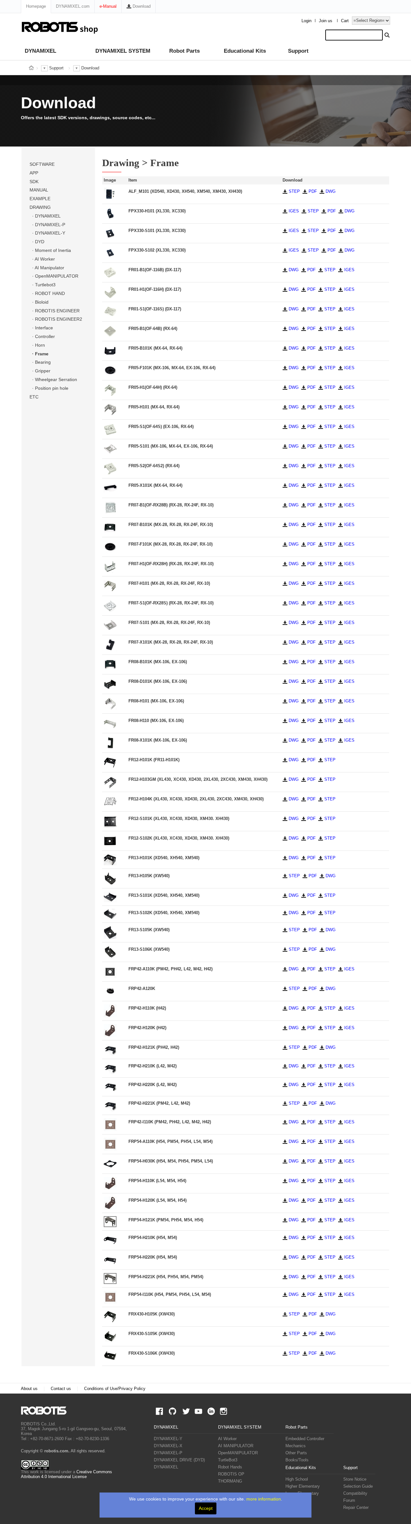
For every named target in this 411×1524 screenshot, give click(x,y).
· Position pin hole (49, 388)
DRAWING (40, 207)
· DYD (37, 241)
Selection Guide (358, 1486)
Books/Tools (297, 1460)
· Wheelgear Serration (53, 379)
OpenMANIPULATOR (238, 1453)
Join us (325, 21)
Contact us (61, 1388)
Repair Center (356, 1507)
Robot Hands (230, 1467)
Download (141, 6)
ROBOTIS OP (231, 1474)
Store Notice (354, 1479)
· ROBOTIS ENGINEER (55, 310)
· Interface (41, 327)
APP (34, 172)
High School (296, 1479)
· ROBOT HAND (47, 293)
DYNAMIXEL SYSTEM (122, 51)
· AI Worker (42, 259)
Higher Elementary (302, 1486)
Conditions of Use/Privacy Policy (114, 1388)
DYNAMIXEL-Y (168, 1439)
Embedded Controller (304, 1439)
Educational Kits (245, 51)
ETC (34, 396)
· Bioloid (39, 302)
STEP (293, 191)
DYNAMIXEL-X (168, 1446)
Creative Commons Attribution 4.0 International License (66, 1474)
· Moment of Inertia (50, 250)
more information (263, 1499)
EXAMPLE (40, 198)
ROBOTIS (46, 1410)
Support (298, 51)
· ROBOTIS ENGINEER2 (56, 319)
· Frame (39, 353)
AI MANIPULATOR (235, 1446)
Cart (345, 21)
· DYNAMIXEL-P (47, 224)
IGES (293, 211)
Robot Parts (184, 51)
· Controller (42, 336)
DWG (330, 191)
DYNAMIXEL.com (73, 6)
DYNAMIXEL (40, 51)
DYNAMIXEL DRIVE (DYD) (179, 1460)
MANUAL (39, 189)
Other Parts (296, 1453)
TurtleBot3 (227, 1460)
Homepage (36, 6)
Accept (206, 1508)
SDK (34, 181)
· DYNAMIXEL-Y (47, 233)
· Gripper (40, 370)
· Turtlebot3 (43, 284)
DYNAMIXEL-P (168, 1453)
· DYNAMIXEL (45, 215)
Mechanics (295, 1446)
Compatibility (355, 1493)
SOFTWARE (42, 164)
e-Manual (108, 6)
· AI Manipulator (47, 267)
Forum (349, 1500)
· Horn (37, 345)
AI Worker (227, 1439)
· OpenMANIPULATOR (54, 276)
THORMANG (230, 1481)
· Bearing (40, 362)
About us (29, 1388)
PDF (312, 191)
